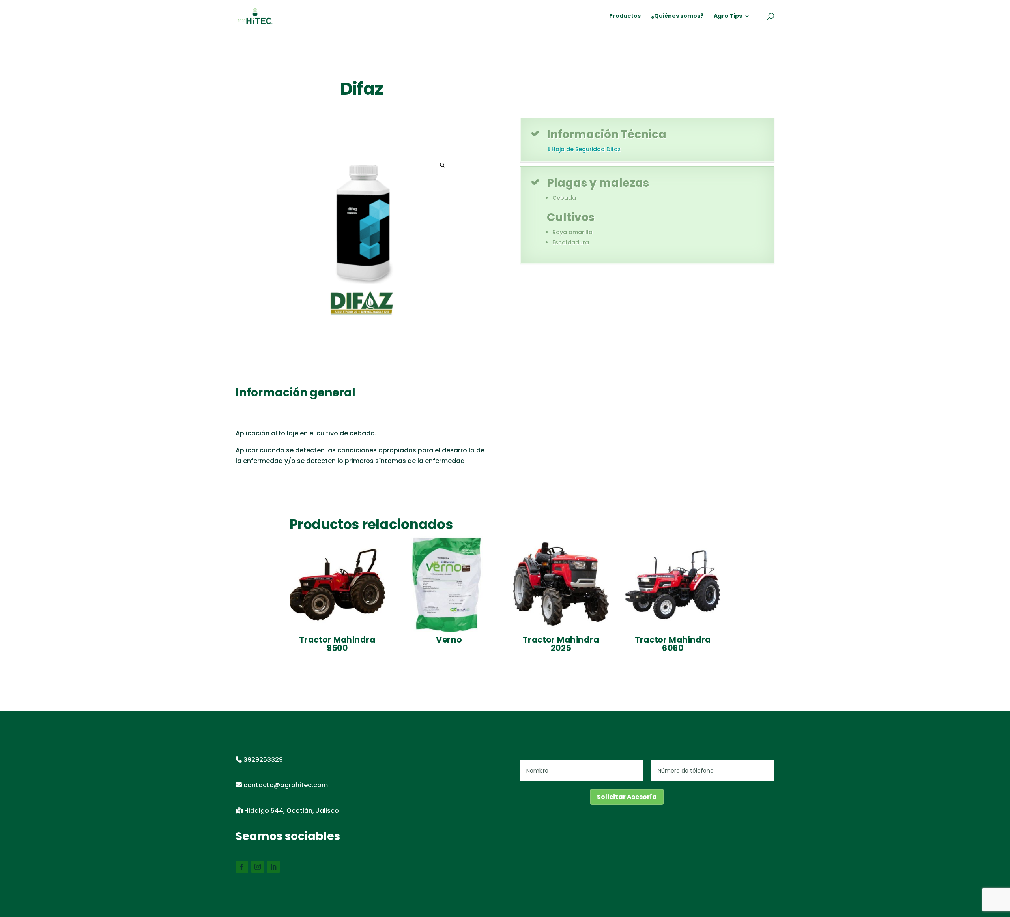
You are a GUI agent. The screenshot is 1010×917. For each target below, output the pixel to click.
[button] (442, 165)
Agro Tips (728, 16)
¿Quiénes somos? (677, 16)
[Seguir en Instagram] (257, 867)
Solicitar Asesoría (627, 796)
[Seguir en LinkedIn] (273, 867)
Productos (625, 16)
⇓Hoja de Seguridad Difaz (584, 149)
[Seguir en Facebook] (242, 867)
